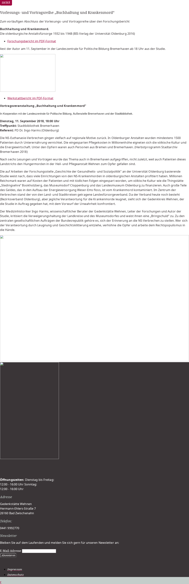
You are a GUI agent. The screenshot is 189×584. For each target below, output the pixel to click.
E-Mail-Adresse (10, 551)
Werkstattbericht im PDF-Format (30, 98)
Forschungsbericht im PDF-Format (31, 41)
